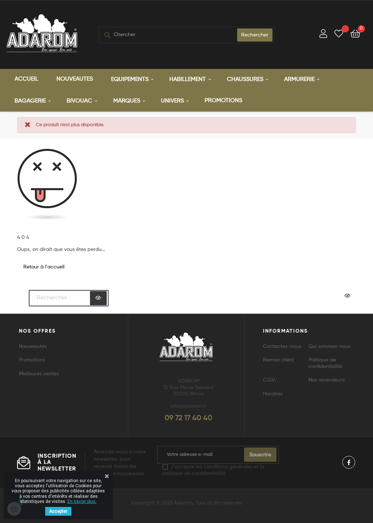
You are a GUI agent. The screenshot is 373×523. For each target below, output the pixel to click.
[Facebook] (348, 462)
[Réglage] (323, 35)
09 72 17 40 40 (188, 418)
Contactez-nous (282, 346)
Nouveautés (33, 346)
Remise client (278, 360)
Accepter (58, 511)
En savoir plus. (82, 501)
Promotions (32, 360)
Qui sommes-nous (329, 346)
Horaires (272, 393)
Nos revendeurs (327, 380)
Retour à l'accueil (43, 267)
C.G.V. (269, 380)
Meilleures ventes (39, 373)
